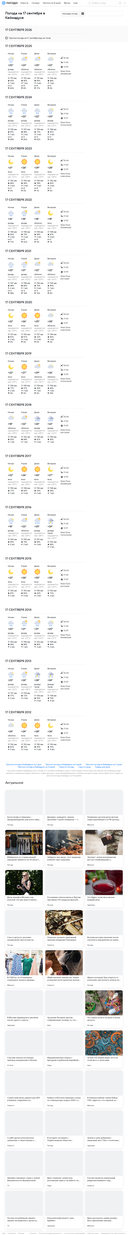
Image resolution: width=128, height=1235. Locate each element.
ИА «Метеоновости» (118, 1233)
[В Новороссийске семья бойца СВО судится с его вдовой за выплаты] (104, 1089)
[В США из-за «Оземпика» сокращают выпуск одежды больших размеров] (24, 969)
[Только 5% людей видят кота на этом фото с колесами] (104, 1049)
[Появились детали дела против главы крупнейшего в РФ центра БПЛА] (104, 808)
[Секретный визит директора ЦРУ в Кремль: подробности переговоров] (24, 1089)
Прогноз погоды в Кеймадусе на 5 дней (63, 764)
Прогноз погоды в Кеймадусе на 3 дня (23, 764)
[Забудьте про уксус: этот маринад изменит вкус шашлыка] (64, 848)
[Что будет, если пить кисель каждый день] (104, 889)
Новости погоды (66, 767)
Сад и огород (84, 767)
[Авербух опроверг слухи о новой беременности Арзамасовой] (24, 1169)
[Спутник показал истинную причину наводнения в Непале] (24, 1049)
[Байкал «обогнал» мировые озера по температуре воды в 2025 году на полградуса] (64, 1089)
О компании (12, 1233)
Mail (3, 1233)
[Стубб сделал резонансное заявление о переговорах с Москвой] (24, 1129)
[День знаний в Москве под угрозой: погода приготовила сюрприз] (24, 889)
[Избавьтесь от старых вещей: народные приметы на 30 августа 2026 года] (24, 848)
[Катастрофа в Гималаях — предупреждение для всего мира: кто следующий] (24, 808)
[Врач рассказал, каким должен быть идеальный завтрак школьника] (104, 1209)
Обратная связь (93, 1233)
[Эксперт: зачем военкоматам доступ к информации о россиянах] (104, 848)
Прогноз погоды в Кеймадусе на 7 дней (104, 764)
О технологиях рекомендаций (74, 1233)
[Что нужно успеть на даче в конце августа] (104, 1009)
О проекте (33, 1233)
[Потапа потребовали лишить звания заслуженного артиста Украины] (24, 1209)
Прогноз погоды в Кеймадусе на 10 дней (36, 767)
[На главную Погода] (12, 3)
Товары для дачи (102, 767)
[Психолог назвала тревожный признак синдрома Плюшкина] (64, 929)
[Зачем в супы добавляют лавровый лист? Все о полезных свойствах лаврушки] (104, 1129)
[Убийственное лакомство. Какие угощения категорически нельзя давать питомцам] (64, 969)
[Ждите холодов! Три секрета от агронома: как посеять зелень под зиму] (104, 969)
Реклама (21, 1233)
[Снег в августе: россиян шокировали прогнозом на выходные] (24, 929)
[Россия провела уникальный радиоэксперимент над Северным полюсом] (104, 1169)
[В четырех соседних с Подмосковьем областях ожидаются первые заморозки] (64, 1129)
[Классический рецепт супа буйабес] (64, 1209)
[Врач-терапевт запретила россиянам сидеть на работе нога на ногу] (64, 1169)
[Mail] (4, 3)
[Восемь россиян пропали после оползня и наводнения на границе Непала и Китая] (104, 929)
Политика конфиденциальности (50, 1233)
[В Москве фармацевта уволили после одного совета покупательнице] (24, 1009)
